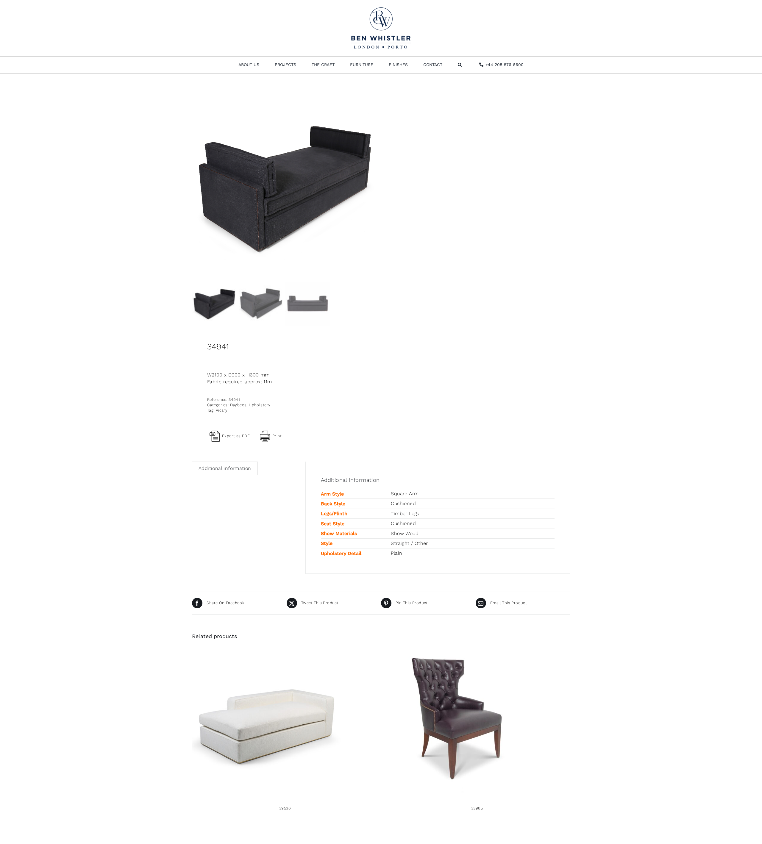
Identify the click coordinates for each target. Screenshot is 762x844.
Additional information (225, 468)
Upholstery (259, 405)
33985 (477, 808)
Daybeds (238, 405)
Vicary (221, 410)
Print (277, 436)
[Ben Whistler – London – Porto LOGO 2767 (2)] (381, 9)
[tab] (225, 468)
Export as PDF (236, 436)
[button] (460, 65)
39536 (285, 808)
